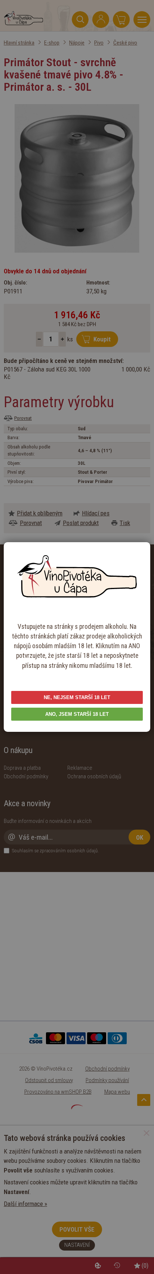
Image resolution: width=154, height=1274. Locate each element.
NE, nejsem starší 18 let (77, 697)
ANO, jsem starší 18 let (77, 714)
